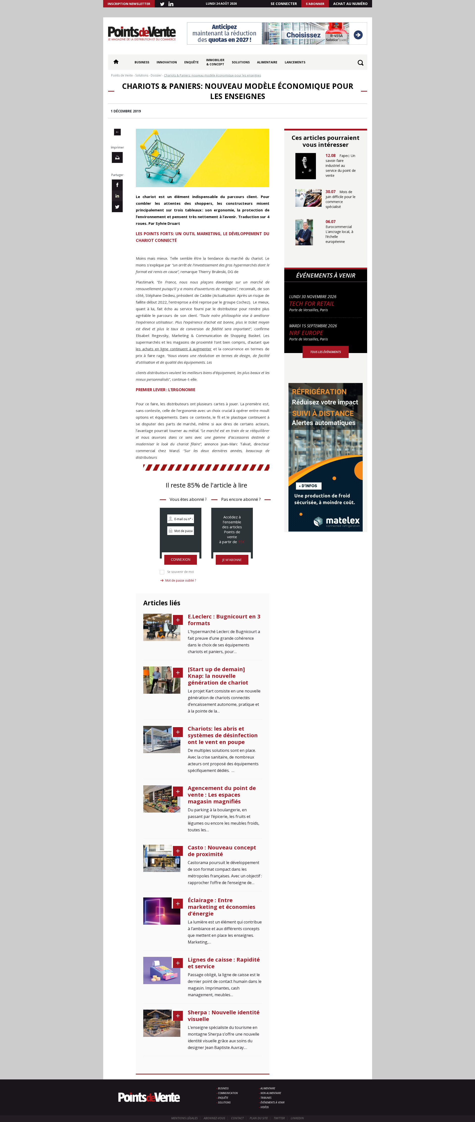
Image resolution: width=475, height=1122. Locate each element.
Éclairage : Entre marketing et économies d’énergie (221, 906)
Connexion (180, 559)
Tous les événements (325, 352)
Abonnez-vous (214, 1118)
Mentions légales (184, 1118)
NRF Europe (306, 333)
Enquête (191, 62)
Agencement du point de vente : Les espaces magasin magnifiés (222, 794)
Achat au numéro (350, 3)
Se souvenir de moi (180, 572)
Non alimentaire (271, 1093)
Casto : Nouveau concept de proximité (222, 850)
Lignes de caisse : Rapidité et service (224, 963)
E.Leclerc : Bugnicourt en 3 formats (224, 619)
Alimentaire (267, 62)
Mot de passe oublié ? (180, 580)
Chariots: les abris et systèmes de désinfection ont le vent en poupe (223, 735)
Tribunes (266, 1097)
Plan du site (259, 1118)
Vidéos (265, 1107)
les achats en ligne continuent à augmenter (174, 348)
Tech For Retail (311, 303)
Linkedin (297, 1118)
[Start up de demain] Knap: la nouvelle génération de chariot (218, 675)
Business (142, 62)
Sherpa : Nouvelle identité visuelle (224, 1015)
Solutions (241, 62)
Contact (237, 1118)
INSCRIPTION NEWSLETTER (129, 3)
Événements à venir (273, 1102)
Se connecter (284, 3)
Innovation (167, 62)
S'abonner (315, 3)
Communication (228, 1093)
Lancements (295, 62)
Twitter (279, 1118)
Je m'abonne (232, 560)
